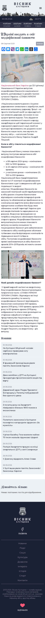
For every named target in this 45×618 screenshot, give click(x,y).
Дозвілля (22, 562)
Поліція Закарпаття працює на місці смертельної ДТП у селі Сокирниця (20, 448)
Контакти (22, 580)
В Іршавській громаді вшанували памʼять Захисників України (19, 364)
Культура (22, 557)
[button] (40, 8)
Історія (22, 571)
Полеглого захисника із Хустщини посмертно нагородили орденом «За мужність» (21, 422)
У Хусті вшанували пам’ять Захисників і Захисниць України (21, 469)
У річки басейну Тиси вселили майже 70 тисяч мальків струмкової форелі (21, 436)
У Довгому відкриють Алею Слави (19, 459)
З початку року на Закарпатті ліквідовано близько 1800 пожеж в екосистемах (20, 408)
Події (22, 548)
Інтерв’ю (22, 566)
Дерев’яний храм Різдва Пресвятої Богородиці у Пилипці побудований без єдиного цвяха (20, 393)
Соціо (23, 552)
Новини (22, 543)
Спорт (22, 575)
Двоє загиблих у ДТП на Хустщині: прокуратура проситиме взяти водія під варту (22, 378)
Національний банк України (15, 85)
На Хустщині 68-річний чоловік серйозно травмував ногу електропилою (18, 351)
